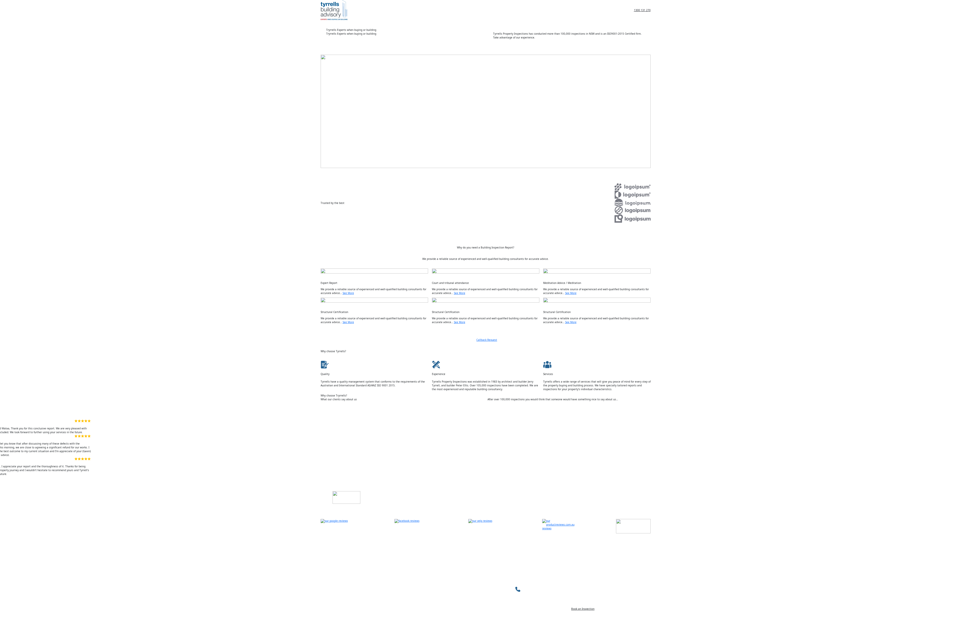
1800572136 (532, 589)
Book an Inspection (582, 609)
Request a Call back (569, 45)
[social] (338, 526)
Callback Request (486, 340)
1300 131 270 (642, 10)
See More (348, 293)
